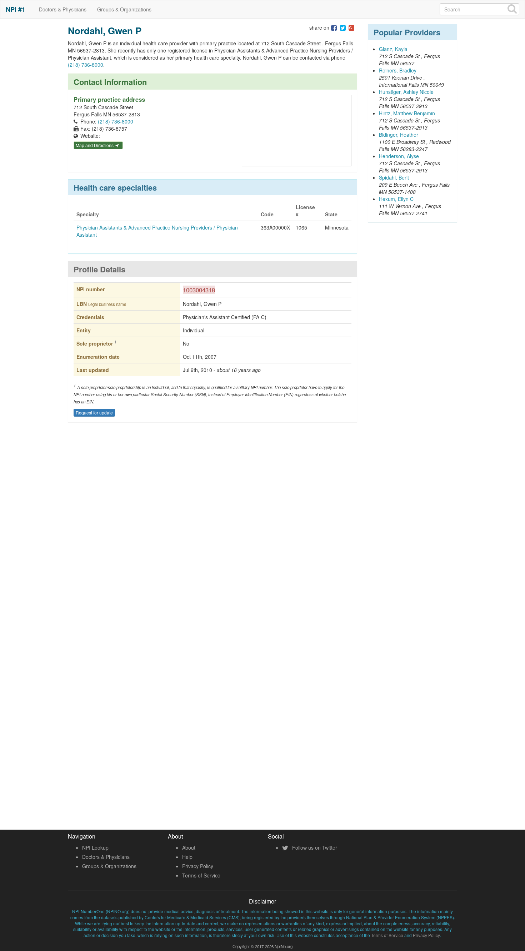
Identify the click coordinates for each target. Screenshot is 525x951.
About (188, 847)
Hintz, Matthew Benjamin (407, 113)
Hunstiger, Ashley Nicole (406, 91)
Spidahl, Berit (394, 177)
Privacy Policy (197, 866)
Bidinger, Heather (398, 134)
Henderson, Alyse (399, 156)
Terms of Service (201, 875)
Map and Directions (95, 145)
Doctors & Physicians (62, 9)
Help (187, 856)
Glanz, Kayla (393, 48)
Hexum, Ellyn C (396, 198)
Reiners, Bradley (397, 70)
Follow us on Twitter (314, 847)
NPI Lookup (95, 847)
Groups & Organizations (124, 9)
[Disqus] (212, 533)
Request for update (94, 412)
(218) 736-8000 (85, 64)
